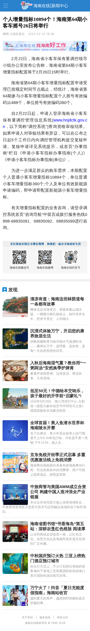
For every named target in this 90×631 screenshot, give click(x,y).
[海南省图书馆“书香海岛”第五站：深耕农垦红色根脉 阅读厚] (15, 531)
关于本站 (27, 617)
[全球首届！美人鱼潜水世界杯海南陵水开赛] (15, 430)
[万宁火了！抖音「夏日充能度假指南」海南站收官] (15, 595)
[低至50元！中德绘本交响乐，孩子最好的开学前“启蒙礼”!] (15, 398)
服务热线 (45, 617)
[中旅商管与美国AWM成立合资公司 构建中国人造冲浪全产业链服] (15, 494)
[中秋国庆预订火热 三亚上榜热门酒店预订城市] (15, 563)
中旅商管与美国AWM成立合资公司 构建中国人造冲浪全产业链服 (58, 491)
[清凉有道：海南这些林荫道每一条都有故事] (15, 306)
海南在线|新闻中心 (50, 5)
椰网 (6, 34)
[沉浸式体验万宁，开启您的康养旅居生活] (15, 338)
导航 (5, 6)
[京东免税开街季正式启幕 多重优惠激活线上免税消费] (15, 462)
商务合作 (62, 617)
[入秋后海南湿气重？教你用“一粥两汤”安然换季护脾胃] (15, 370)
